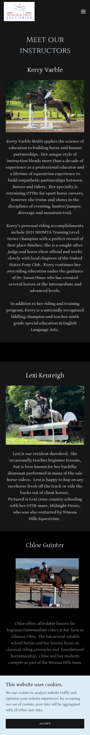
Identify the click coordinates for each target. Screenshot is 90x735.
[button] (83, 11)
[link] (19, 11)
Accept (45, 723)
